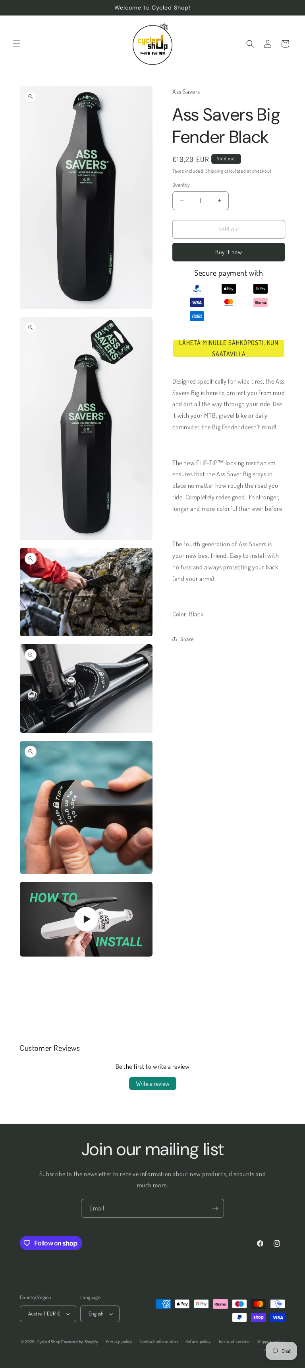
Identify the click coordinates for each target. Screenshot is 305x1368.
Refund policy (198, 1341)
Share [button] (187, 638)
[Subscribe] (215, 1208)
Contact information (159, 1341)
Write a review (153, 1083)
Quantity (180, 184)
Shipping (214, 171)
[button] (16, 44)
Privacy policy (119, 1341)
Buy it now (228, 252)
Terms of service (234, 1341)
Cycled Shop (48, 1342)
